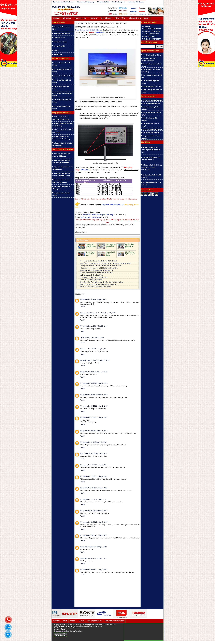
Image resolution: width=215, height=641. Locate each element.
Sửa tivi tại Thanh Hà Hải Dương (61, 81)
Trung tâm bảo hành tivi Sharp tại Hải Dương (61, 181)
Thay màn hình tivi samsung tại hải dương (98, 215)
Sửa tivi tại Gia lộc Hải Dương (60, 88)
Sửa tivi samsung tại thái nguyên (150, 108)
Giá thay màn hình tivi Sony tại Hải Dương (62, 125)
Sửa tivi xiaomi (148, 55)
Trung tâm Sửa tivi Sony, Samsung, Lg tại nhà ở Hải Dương (84, 625)
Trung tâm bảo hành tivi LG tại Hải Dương (62, 168)
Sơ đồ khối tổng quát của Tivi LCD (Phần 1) (150, 159)
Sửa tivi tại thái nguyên (151, 132)
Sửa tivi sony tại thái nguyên (152, 100)
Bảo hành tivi (67, 18)
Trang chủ (56, 18)
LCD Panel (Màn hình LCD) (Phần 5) (151, 184)
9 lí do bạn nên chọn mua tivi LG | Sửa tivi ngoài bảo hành (99, 268)
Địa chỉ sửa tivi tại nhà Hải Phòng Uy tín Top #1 (95, 287)
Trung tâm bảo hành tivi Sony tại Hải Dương (61, 155)
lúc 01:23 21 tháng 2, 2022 (97, 511)
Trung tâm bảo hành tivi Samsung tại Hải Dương (61, 161)
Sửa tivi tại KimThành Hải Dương (61, 70)
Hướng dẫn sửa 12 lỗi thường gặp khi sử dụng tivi (96, 270)
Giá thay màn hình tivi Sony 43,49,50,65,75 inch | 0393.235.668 (100, 265)
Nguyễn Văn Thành (87, 313)
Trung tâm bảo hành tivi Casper (61, 194)
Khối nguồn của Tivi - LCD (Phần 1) (151, 176)
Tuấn (82, 337)
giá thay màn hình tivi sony (90, 217)
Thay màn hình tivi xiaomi (148, 60)
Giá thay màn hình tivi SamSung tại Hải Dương (60, 118)
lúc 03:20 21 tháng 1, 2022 (97, 406)
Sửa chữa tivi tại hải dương (152, 129)
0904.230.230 (100, 32)
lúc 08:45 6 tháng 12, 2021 (94, 337)
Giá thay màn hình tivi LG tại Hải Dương (62, 131)
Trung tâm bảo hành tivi (62, 33)
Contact (72, 621)
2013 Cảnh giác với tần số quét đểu (91, 275)
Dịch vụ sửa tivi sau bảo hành (61, 28)
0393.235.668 (60, 629)
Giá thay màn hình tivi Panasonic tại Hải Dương (61, 138)
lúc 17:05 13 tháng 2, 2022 (97, 476)
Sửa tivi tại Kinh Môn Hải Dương (61, 64)
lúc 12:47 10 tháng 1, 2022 (100, 360)
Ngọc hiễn (84, 453)
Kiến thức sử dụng (135, 18)
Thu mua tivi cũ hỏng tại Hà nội (151, 76)
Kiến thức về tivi (120, 18)
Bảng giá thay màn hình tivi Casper (151, 91)
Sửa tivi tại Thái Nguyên (136, 2)
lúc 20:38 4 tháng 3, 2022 (97, 535)
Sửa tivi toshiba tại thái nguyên (150, 125)
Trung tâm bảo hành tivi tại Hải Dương (88, 30)
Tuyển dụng (58, 54)
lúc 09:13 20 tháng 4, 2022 (97, 569)
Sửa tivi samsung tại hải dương (150, 82)
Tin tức (146, 18)
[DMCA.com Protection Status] (60, 636)
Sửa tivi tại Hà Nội (103, 2)
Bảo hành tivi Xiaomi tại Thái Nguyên (61, 188)
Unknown (84, 299)
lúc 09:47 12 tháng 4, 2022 (97, 558)
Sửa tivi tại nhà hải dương (85, 2)
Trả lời (82, 307)
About (65, 621)
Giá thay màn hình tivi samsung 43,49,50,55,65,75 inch (150, 150)
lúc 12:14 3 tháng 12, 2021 (97, 326)
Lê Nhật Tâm (85, 360)
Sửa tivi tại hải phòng (118, 2)
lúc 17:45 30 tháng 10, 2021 (106, 313)
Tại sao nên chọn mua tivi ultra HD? (91, 280)
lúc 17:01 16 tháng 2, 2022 (97, 499)
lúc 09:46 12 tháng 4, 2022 (97, 547)
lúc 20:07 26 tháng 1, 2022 (97, 431)
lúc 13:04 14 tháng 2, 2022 (97, 488)
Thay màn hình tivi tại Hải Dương (63, 2)
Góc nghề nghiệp (106, 18)
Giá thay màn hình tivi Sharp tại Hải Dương (62, 144)
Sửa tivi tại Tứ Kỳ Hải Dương (64, 76)
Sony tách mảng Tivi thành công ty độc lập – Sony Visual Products (101, 282)
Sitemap (81, 621)
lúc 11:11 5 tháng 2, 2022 (97, 442)
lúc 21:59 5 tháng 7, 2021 (97, 299)
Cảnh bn (83, 547)
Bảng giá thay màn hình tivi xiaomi (151, 65)
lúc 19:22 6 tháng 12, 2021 (97, 349)
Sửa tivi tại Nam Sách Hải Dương (61, 101)
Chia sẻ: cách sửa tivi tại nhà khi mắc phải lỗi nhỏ (96, 273)
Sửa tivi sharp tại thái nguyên (149, 119)
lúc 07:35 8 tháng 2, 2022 (98, 453)
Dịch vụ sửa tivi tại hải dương (114, 621)
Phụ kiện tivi (93, 18)
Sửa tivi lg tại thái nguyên (151, 103)
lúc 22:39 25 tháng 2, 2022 (97, 522)
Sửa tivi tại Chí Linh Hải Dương (61, 107)
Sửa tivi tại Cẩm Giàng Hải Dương (62, 94)
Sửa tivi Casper (148, 86)
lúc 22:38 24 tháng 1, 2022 (97, 417)
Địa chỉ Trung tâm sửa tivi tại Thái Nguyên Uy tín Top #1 (98, 284)
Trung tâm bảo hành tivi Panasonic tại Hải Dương (61, 175)
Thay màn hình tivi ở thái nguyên (150, 137)
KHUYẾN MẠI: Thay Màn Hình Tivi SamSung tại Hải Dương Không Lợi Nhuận (105, 263)
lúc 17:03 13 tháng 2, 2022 (97, 465)
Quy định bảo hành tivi (94, 621)
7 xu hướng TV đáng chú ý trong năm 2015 (94, 277)
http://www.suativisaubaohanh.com (71, 628)
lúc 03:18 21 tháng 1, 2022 (97, 383)
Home (77, 23)
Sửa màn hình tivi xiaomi (151, 69)
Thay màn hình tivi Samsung (113, 205)
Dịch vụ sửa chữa (80, 18)
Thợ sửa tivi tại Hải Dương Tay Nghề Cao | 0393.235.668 (98, 261)
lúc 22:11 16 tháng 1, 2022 (97, 372)
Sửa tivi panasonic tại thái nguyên (151, 114)
